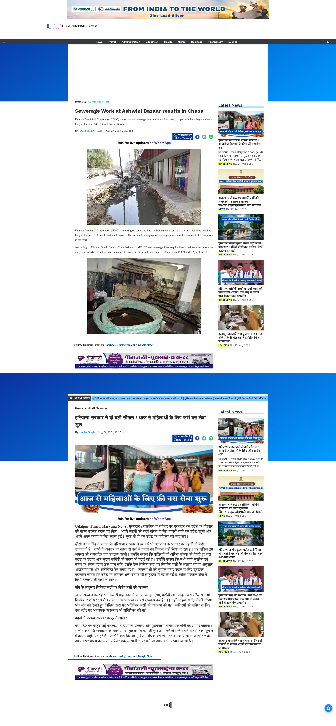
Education (152, 41)
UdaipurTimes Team (91, 130)
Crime (182, 41)
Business (196, 41)
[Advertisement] (168, 68)
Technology (215, 41)
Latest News (230, 105)
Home (79, 101)
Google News (145, 344)
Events (232, 41)
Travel (112, 41)
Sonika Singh (87, 432)
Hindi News (96, 408)
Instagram (124, 344)
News (99, 41)
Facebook (110, 344)
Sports (168, 41)
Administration (131, 41)
